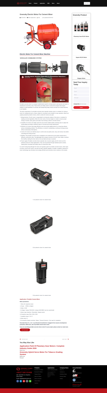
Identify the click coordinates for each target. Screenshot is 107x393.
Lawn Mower (50, 373)
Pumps (49, 375)
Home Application (51, 372)
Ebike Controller (38, 378)
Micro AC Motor (38, 376)
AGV (49, 376)
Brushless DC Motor (39, 369)
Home (30, 3)
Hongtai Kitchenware (77, 382)
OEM (48, 3)
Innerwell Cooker (76, 386)
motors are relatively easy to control (35, 131)
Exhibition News (63, 374)
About (58, 3)
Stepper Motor (38, 374)
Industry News (63, 376)
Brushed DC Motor (39, 372)
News (53, 3)
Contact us (62, 372)
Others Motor (37, 380)
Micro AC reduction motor (27, 304)
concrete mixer (27, 104)
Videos (61, 378)
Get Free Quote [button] (25, 329)
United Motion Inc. (76, 377)
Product (35, 3)
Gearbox (36, 383)
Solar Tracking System (52, 369)
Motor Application (32, 17)
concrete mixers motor (39, 327)
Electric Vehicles (51, 375)
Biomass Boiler (51, 374)
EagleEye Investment (77, 373)
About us (62, 369)
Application (42, 3)
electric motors (32, 114)
